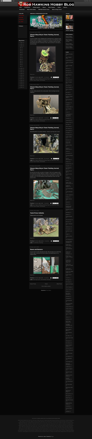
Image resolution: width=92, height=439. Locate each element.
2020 (21, 73)
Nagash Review (69, 216)
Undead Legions (36, 7)
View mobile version (46, 286)
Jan (21, 66)
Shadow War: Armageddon (68, 311)
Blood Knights (68, 87)
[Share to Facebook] (57, 77)
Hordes (67, 161)
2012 (21, 87)
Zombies (67, 411)
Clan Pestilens (68, 108)
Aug (21, 54)
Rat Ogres (68, 279)
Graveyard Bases (69, 155)
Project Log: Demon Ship (68, 245)
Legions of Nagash (68, 186)
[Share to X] (56, 77)
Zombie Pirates (69, 408)
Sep (21, 52)
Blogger (52, 436)
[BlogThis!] (54, 77)
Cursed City (68, 120)
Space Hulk (68, 327)
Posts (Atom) (48, 290)
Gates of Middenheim (68, 149)
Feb (21, 64)
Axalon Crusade (69, 65)
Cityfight (67, 104)
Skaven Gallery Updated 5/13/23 (69, 37)
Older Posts (59, 283)
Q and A (67, 277)
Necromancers (69, 219)
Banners (67, 68)
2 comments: (46, 117)
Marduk (67, 202)
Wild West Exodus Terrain (43, 9)
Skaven (44, 7)
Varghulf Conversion (68, 379)
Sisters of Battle (69, 313)
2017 (21, 78)
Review (67, 291)
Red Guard (68, 281)
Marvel (67, 204)
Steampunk (68, 340)
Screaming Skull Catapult (69, 304)
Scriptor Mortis (69, 306)
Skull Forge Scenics (36, 279)
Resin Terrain (68, 289)
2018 (21, 76)
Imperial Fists (68, 163)
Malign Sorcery (69, 198)
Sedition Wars (68, 308)
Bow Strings (68, 94)
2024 (21, 45)
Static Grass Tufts (69, 337)
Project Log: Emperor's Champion (68, 252)
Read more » (32, 74)
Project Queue (69, 274)
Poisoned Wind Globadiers (69, 242)
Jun (21, 57)
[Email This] (53, 77)
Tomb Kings (41, 242)
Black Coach (68, 79)
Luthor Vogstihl (69, 194)
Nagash (67, 214)
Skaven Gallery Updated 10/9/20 (69, 47)
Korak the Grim (69, 174)
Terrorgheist (68, 356)
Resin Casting (68, 287)
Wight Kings (68, 397)
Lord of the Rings (69, 188)
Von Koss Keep (69, 384)
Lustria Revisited (69, 191)
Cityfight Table (68, 106)
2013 (21, 85)
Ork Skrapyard (69, 239)
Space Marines (69, 332)
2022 (21, 70)
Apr (21, 61)
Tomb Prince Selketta (37, 213)
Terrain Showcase (69, 350)
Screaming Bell (69, 300)
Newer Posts (33, 283)
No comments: (47, 158)
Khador (59, 7)
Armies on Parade (69, 62)
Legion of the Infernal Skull (68, 183)
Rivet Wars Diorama (68, 294)
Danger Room (68, 122)
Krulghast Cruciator (68, 178)
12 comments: (47, 77)
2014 (21, 83)
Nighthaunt (68, 226)
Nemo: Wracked (69, 223)
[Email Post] (51, 77)
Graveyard (68, 153)
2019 (21, 75)
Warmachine (68, 393)
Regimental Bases (69, 283)
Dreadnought (68, 134)
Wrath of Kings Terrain (57, 9)
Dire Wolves (68, 128)
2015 (21, 82)
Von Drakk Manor (69, 381)
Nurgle (67, 234)
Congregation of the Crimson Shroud (69, 115)
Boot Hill (67, 92)
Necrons (65, 7)
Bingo (67, 77)
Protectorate (22, 9)
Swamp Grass (68, 348)
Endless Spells (69, 136)
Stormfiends (68, 342)
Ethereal (67, 139)
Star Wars (68, 335)
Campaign (68, 102)
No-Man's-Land (69, 230)
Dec (21, 47)
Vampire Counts (69, 371)
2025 (21, 44)
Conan (67, 112)
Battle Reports (68, 74)
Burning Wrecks (69, 99)
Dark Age (67, 124)
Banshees (68, 70)
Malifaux (67, 196)
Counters (67, 118)
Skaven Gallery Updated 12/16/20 (69, 44)
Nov (21, 49)
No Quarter (68, 228)
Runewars (68, 296)
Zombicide (68, 406)
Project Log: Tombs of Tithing (69, 256)
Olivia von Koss (69, 236)
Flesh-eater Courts (68, 142)
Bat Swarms (68, 72)
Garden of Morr (69, 145)
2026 (21, 42)
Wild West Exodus (69, 399)
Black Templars (51, 7)
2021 (21, 71)
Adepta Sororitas (69, 54)
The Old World (42, 80)
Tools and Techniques (68, 364)
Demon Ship (68, 126)
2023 (21, 68)
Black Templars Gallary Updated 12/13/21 (69, 40)
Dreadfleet (68, 132)
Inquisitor (67, 165)
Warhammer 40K (69, 387)
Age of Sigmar (35, 78)
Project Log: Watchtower (68, 269)
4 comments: (46, 277)
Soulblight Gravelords (68, 325)
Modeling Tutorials (69, 209)
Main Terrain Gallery (31, 9)
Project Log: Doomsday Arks (69, 248)
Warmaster (68, 395)
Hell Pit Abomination (68, 159)
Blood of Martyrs (69, 89)
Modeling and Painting (43, 78)
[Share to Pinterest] (58, 77)
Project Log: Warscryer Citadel (69, 265)
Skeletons (68, 319)
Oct (21, 50)
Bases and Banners (36, 249)
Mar (21, 62)
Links (20, 7)
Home (46, 283)
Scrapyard (68, 298)
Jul (20, 55)
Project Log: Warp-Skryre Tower (53, 78)
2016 (21, 80)
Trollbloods (68, 366)
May (21, 59)
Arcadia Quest (68, 60)
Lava (67, 180)
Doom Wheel (68, 130)
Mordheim (68, 212)
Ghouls (67, 151)
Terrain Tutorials (36, 80)
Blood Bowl (68, 85)
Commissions (27, 7)
